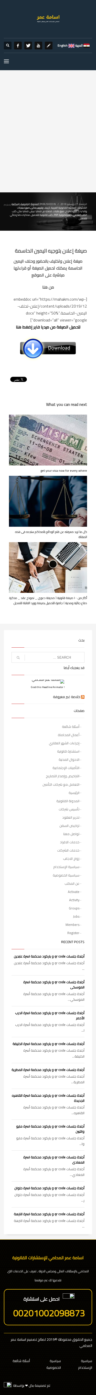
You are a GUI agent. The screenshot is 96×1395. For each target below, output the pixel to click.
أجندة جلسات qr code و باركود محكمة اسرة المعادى (53, 1159)
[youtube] (38, 45)
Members (72, 925)
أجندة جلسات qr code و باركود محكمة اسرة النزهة (49, 1214)
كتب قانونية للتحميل (42, 214)
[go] (18, 657)
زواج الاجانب (71, 858)
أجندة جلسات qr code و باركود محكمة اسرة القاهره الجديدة (48, 1098)
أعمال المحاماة (68, 735)
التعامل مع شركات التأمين (60, 784)
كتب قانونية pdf (63, 214)
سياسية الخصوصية (66, 875)
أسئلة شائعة (70, 726)
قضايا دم (47, 211)
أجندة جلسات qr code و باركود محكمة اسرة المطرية (48, 1070)
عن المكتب (72, 883)
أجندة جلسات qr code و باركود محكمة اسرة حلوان (49, 1188)
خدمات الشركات (68, 850)
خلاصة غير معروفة (66, 696)
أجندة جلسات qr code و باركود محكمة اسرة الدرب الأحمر (49, 1015)
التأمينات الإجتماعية (65, 768)
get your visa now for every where (63, 470)
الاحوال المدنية (69, 759)
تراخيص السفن (69, 825)
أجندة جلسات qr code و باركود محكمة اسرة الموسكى (53, 984)
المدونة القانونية (30, 204)
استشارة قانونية (68, 751)
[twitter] (28, 45)
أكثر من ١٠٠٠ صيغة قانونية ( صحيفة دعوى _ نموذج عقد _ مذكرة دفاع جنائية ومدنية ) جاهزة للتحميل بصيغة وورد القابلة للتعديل (48, 600)
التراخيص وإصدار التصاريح (62, 776)
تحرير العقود (70, 817)
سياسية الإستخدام (66, 867)
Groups (74, 908)
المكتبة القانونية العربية (64, 207)
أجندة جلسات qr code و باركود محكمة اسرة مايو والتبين (50, 1128)
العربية (78, 45)
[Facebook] (18, 45)
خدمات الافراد (69, 842)
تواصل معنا (71, 834)
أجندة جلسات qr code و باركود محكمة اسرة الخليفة (48, 1044)
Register (73, 933)
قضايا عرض (36, 211)
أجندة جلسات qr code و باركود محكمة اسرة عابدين (49, 956)
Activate (73, 892)
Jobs (76, 916)
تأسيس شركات (69, 809)
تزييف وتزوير (43, 207)
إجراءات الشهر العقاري (64, 743)
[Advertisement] (48, 141)
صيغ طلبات (58, 211)
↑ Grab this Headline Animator (48, 687)
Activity (74, 900)
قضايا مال (23, 211)
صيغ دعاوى (71, 211)
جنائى (33, 207)
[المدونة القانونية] (48, 45)
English (63, 45)
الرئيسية (74, 793)
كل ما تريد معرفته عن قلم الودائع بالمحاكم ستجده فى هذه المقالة (51, 534)
